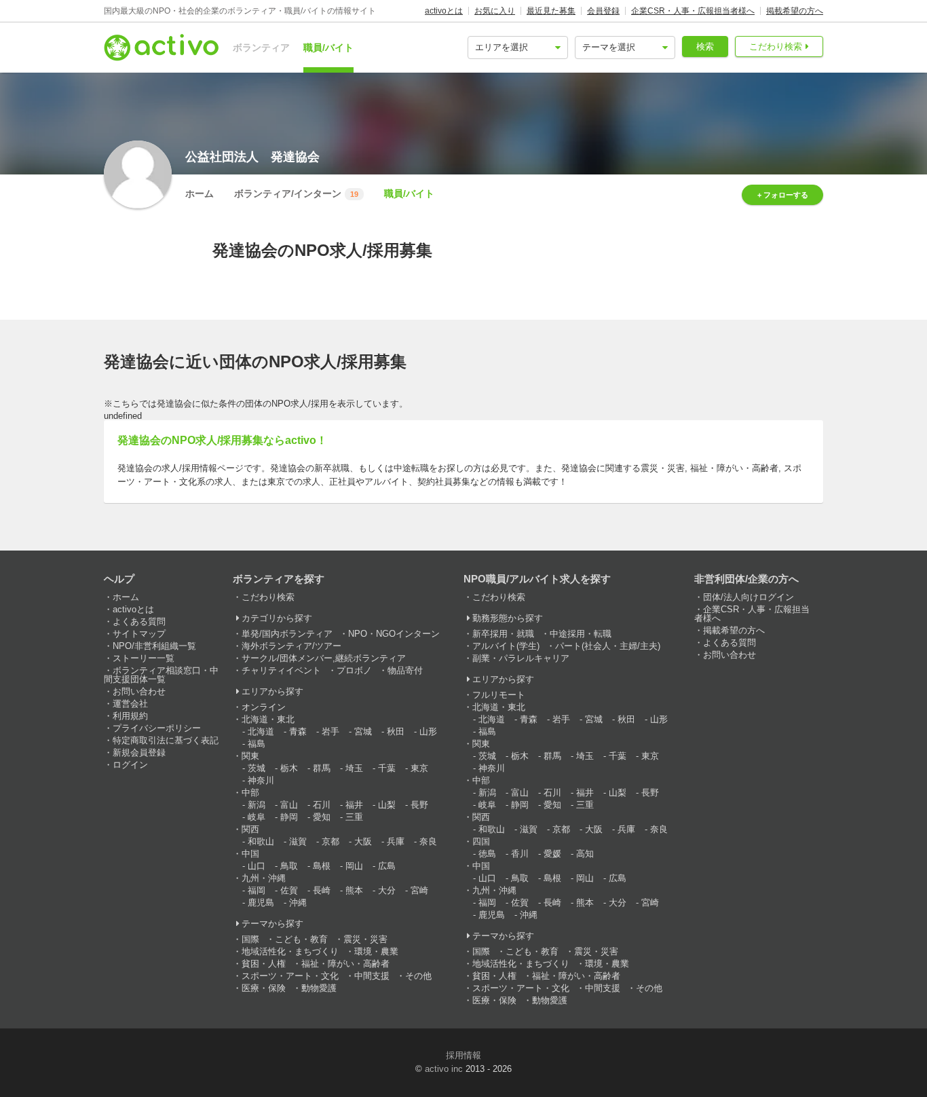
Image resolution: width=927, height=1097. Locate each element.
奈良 (428, 841)
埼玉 (354, 768)
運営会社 (130, 704)
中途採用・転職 (580, 634)
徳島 (487, 854)
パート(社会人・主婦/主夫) (607, 646)
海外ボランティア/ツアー (291, 646)
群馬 (321, 768)
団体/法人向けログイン (748, 597)
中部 (250, 792)
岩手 (330, 731)
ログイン (130, 765)
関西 (250, 829)
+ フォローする (782, 195)
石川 (321, 805)
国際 (250, 939)
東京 (419, 768)
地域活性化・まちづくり (290, 951)
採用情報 (463, 1055)
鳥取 (289, 866)
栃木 (289, 768)
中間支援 (372, 976)
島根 (321, 866)
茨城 (256, 768)
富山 (289, 805)
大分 (387, 890)
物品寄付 (405, 670)
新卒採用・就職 (503, 634)
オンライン (264, 707)
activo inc (444, 1069)
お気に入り (494, 11)
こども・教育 (301, 939)
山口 (256, 866)
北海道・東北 (268, 719)
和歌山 (261, 841)
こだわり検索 (775, 46)
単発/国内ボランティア (287, 634)
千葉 (387, 768)
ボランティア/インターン (296, 193)
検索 (705, 46)
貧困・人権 (264, 964)
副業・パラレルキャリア (520, 658)
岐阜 (256, 817)
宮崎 (419, 890)
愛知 (321, 817)
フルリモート (498, 695)
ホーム (199, 193)
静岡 (289, 817)
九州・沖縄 (264, 878)
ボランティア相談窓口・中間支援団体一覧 (161, 674)
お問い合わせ (139, 691)
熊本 (354, 890)
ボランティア (261, 47)
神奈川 (261, 780)
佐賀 (289, 890)
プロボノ (354, 670)
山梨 (387, 805)
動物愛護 (319, 988)
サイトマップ (139, 634)
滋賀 (298, 841)
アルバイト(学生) (506, 646)
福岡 (256, 890)
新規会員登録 (139, 752)
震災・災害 (365, 939)
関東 (250, 756)
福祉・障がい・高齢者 (345, 964)
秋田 (395, 731)
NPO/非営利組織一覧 (154, 646)
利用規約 (130, 716)
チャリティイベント (281, 670)
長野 (419, 805)
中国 (250, 854)
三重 (354, 817)
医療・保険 (264, 988)
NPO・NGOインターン (394, 634)
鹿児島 (261, 902)
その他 (418, 976)
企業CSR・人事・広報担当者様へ (693, 11)
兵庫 (395, 841)
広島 (387, 866)
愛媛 (552, 854)
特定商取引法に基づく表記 (166, 740)
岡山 (354, 866)
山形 (428, 731)
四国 (481, 841)
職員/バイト (328, 47)
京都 (330, 841)
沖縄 (298, 902)
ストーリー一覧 (143, 658)
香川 (520, 854)
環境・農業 (376, 951)
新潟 (256, 805)
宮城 (363, 731)
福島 (256, 744)
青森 (298, 731)
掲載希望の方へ (794, 11)
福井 (354, 805)
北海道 (261, 731)
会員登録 (603, 11)
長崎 (321, 890)
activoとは (444, 11)
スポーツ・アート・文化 (290, 976)
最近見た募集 (551, 11)
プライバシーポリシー (157, 728)
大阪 (363, 841)
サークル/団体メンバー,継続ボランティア (324, 658)
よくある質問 (139, 621)
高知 (585, 854)
